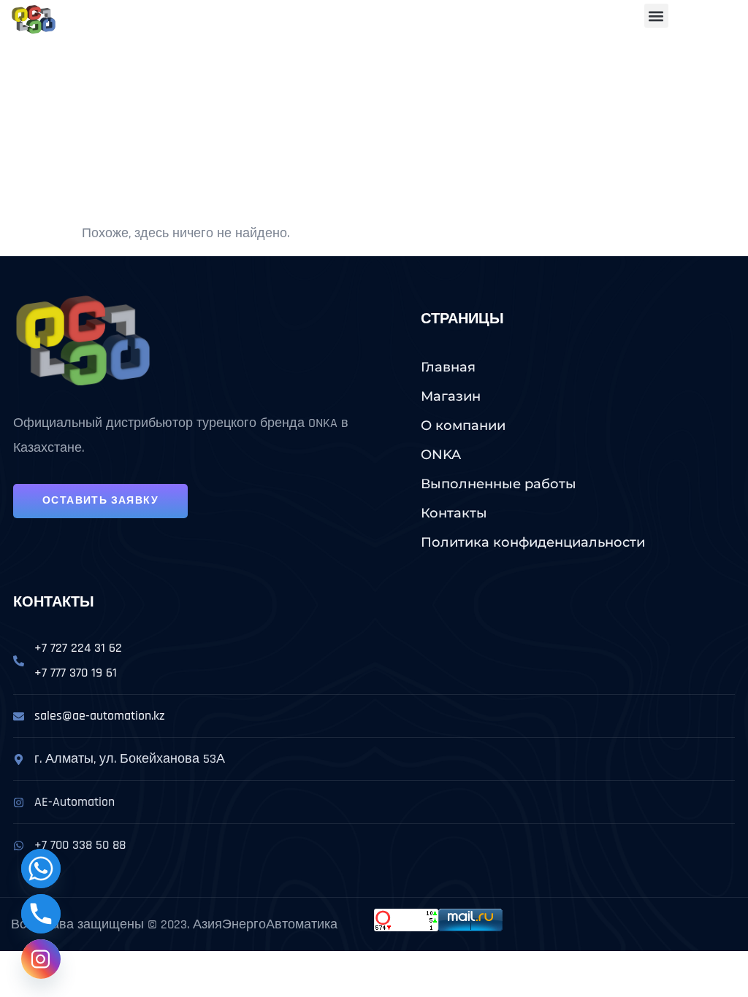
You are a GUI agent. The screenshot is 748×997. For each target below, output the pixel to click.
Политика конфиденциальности (533, 542)
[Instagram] (41, 959)
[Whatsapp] (41, 868)
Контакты (454, 513)
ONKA (441, 455)
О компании (463, 425)
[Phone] (41, 914)
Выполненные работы (498, 484)
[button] (656, 16)
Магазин (451, 396)
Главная (448, 367)
